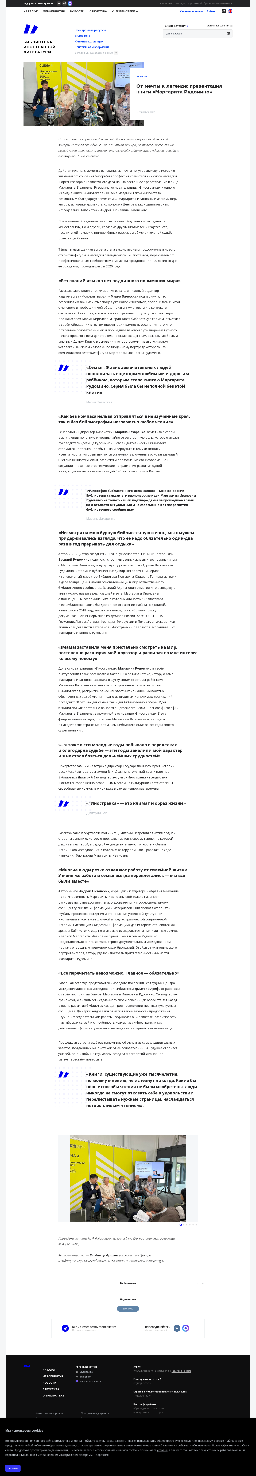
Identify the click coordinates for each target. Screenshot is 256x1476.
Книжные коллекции (89, 41)
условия (162, 1450)
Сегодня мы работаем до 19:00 (94, 52)
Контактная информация (92, 47)
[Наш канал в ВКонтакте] (59, 3)
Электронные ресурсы (90, 30)
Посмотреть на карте (181, 1371)
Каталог (31, 11)
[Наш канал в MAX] (70, 3)
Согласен (13, 1468)
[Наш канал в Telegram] (64, 3)
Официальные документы (95, 1413)
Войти (211, 11)
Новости (77, 11)
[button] (62, 1178)
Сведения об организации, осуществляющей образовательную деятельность (196, 3)
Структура (98, 11)
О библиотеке (123, 11)
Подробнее (101, 1455)
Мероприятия (54, 11)
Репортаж (142, 76)
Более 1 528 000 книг (218, 25)
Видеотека (82, 36)
